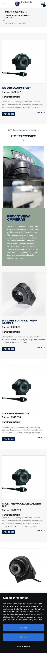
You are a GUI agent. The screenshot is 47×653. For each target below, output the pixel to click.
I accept (23, 628)
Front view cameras (18, 217)
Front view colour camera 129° (21, 505)
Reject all (23, 637)
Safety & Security (14, 12)
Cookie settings (23, 646)
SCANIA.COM (26, 2)
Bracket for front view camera (19, 322)
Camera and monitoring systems (17, 16)
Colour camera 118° (16, 413)
